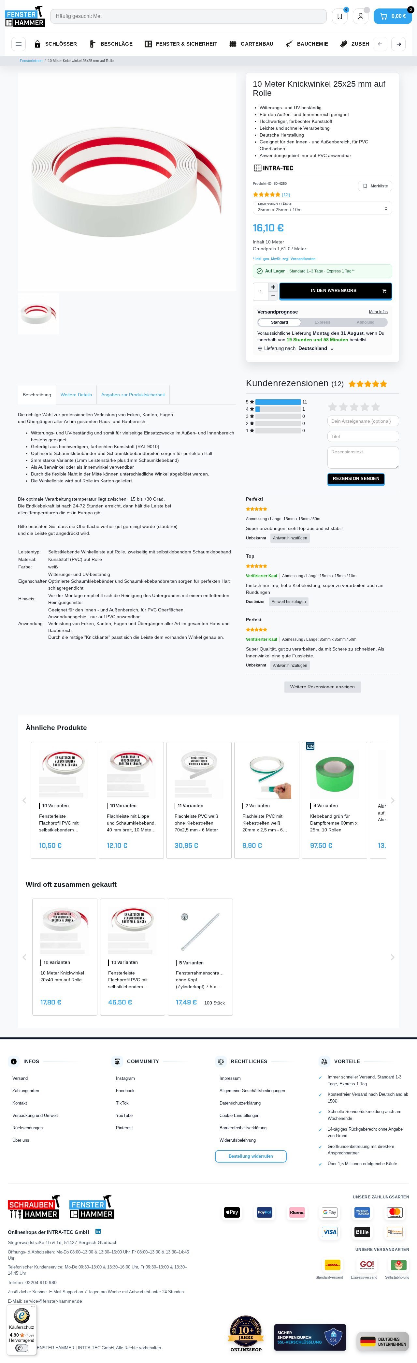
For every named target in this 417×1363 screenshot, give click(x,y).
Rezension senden (356, 478)
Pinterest (124, 1127)
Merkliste (379, 186)
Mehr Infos (378, 312)
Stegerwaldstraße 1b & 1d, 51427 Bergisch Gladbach (63, 1242)
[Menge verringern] (273, 296)
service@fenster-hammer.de (52, 1301)
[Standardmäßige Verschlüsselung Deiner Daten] (310, 1337)
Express (322, 322)
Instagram (125, 1078)
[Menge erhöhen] (273, 287)
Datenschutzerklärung (240, 1103)
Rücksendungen (27, 1127)
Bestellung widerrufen (251, 1156)
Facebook (125, 1090)
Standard (279, 322)
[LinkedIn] (98, 1231)
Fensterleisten (31, 61)
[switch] (21, 1348)
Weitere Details (76, 394)
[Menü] (33, 1308)
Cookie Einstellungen (239, 1115)
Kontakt (19, 1103)
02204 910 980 (41, 1282)
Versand (20, 1078)
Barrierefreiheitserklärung (243, 1127)
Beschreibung (37, 394)
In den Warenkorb (333, 290)
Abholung (365, 322)
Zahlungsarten (25, 1090)
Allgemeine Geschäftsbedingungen (252, 1090)
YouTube (124, 1115)
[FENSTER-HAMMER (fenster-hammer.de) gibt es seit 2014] (246, 1333)
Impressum (230, 1078)
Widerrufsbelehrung (238, 1140)
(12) (286, 194)
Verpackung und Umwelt (35, 1115)
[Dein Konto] (360, 16)
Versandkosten (302, 259)
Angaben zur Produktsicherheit (133, 394)
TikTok (122, 1103)
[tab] (37, 394)
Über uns (20, 1140)
